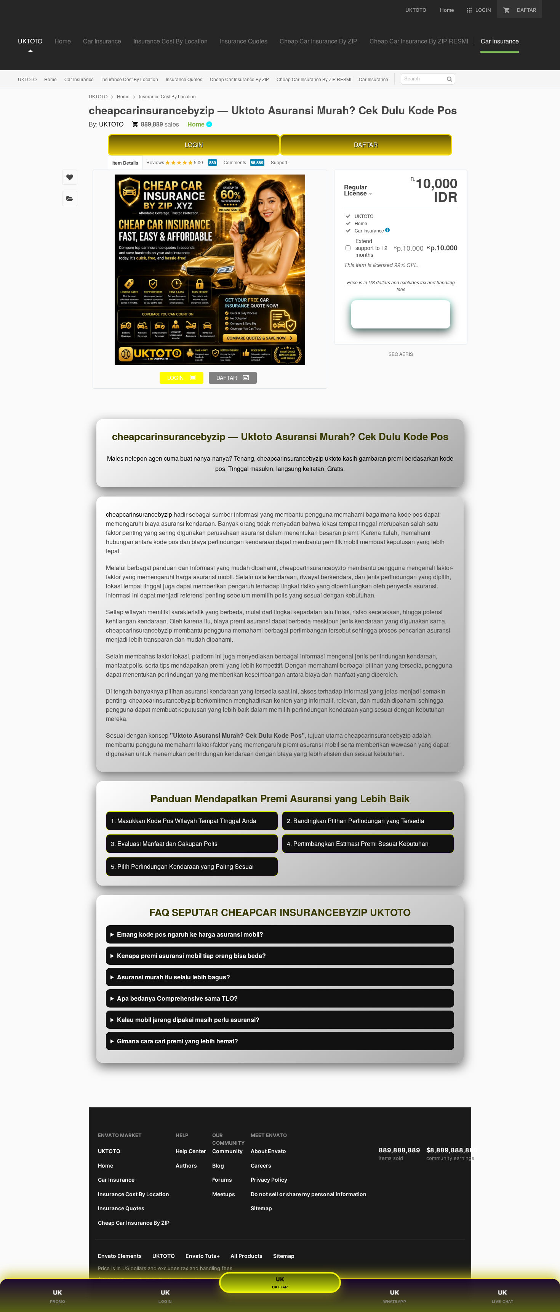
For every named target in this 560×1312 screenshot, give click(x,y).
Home (50, 79)
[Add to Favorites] (69, 177)
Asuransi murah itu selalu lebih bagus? (173, 976)
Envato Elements (120, 1256)
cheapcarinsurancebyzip (139, 514)
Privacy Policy (269, 1179)
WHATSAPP (394, 1301)
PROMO (58, 1301)
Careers (261, 1165)
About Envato (268, 1151)
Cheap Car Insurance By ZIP (239, 79)
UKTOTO (27, 79)
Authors (186, 1165)
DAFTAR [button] (226, 377)
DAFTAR (366, 144)
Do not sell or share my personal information (308, 1194)
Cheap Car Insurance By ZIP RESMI (314, 79)
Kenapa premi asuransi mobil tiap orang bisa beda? (191, 955)
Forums (222, 1179)
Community (227, 1151)
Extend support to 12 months (406, 247)
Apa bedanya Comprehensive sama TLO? (177, 998)
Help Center (191, 1151)
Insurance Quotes (184, 79)
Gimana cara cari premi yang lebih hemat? (177, 1040)
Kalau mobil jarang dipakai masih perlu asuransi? (188, 1019)
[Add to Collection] (69, 198)
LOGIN (194, 144)
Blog (218, 1165)
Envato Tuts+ (203, 1256)
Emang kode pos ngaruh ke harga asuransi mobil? (190, 934)
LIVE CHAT (503, 1301)
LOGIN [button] (175, 377)
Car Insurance (79, 79)
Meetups (223, 1194)
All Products (246, 1256)
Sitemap (261, 1208)
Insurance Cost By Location (129, 79)
